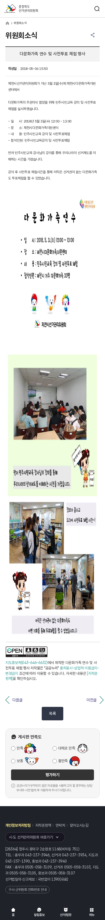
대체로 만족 (66, 748)
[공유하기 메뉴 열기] (92, 35)
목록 (52, 713)
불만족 (63, 761)
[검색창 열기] (97, 9)
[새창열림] (26, 651)
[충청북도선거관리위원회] (31, 8)
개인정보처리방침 (18, 825)
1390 (55, 879)
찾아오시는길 (79, 825)
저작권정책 (43, 825)
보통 (20, 761)
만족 (20, 748)
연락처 (60, 825)
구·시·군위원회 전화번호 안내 (27, 890)
